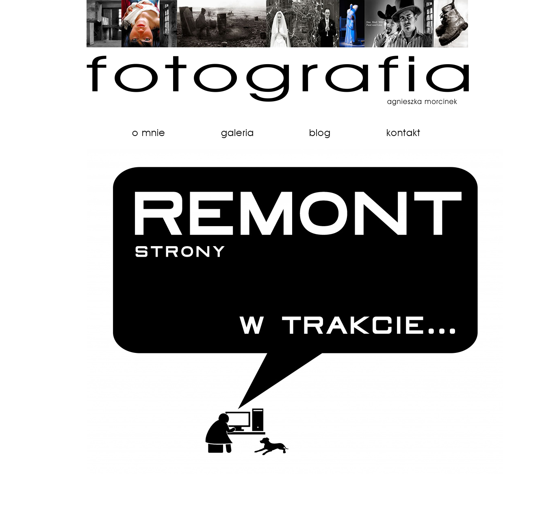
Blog (320, 133)
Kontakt (403, 133)
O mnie (148, 133)
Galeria (237, 133)
